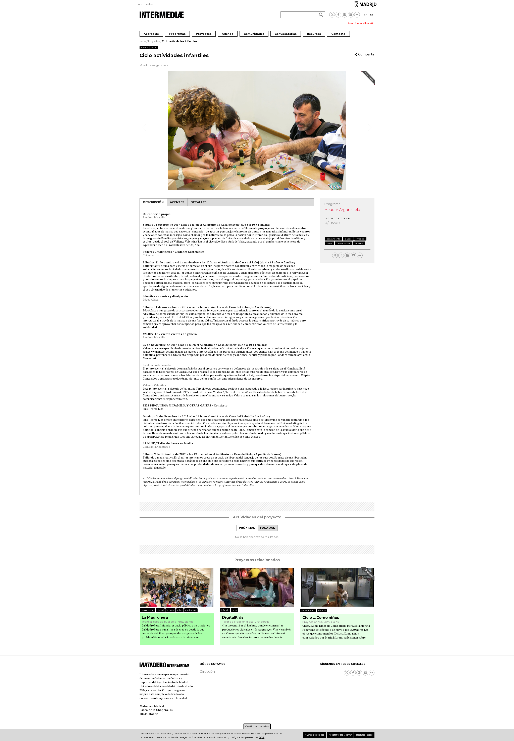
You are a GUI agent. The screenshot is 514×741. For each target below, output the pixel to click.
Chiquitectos (151, 255)
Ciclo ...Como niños (320, 618)
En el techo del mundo (157, 365)
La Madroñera (155, 617)
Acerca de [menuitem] (151, 33)
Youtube (351, 14)
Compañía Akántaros (156, 446)
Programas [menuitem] (177, 33)
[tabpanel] (257, 537)
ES (371, 14)
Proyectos (154, 41)
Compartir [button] (366, 54)
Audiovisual (191, 610)
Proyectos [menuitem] (203, 33)
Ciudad (348, 238)
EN (365, 14)
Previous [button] (144, 127)
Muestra (359, 243)
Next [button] (370, 127)
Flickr (357, 14)
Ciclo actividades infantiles (179, 41)
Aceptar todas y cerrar (340, 734)
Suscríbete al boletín (361, 23)
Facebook (338, 14)
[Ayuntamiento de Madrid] (365, 4)
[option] (257, 130)
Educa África (150, 299)
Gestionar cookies (257, 726)
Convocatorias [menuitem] (286, 33)
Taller (154, 47)
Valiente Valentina (154, 385)
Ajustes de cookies (314, 734)
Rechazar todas (364, 734)
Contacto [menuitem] (338, 33)
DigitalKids (232, 617)
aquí (261, 737)
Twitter (332, 14)
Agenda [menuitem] (227, 33)
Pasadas (267, 528)
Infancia (145, 47)
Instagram (344, 14)
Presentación (343, 243)
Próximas (247, 528)
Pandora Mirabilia (154, 217)
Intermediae (162, 14)
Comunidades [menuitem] (254, 33)
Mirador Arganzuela (342, 210)
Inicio (143, 41)
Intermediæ (145, 4)
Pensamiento (333, 238)
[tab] (247, 528)
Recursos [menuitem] (314, 33)
